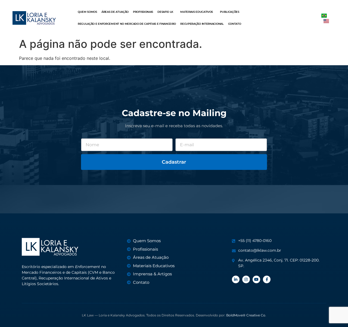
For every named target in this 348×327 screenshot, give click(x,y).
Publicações (229, 12)
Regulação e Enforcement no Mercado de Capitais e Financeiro (127, 24)
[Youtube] (256, 279)
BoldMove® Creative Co (245, 315)
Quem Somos (87, 12)
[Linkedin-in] (236, 279)
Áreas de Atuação (115, 12)
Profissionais (143, 12)
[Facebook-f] (267, 279)
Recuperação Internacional (202, 24)
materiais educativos (196, 12)
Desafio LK (165, 12)
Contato (234, 24)
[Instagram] (246, 279)
